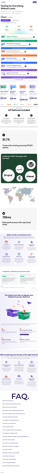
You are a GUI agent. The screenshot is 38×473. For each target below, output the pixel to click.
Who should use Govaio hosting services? (11, 403)
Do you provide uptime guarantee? (10, 416)
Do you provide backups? (8, 426)
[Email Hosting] (3, 59)
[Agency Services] (3, 74)
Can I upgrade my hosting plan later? (10, 420)
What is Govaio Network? (8, 400)
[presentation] (31, 288)
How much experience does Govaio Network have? (13, 413)
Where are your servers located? (9, 407)
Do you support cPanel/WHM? (9, 459)
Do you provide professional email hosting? (12, 430)
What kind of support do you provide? (10, 452)
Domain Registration (13, 65)
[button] (19, 400)
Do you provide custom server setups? (10, 465)
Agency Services (12, 73)
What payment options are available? (10, 446)
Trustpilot (1, 286)
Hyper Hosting (11, 36)
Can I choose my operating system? (10, 443)
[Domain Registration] (3, 66)
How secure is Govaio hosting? (9, 423)
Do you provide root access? (8, 439)
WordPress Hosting (13, 44)
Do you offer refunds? (7, 449)
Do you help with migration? (8, 456)
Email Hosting (11, 58)
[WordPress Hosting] (3, 44)
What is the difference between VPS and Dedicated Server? (15, 436)
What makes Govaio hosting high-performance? (13, 410)
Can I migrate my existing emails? (9, 433)
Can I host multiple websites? (9, 462)
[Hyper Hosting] (3, 37)
